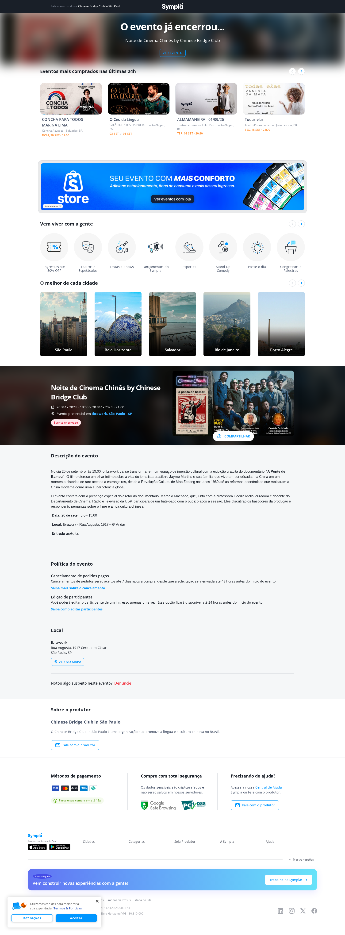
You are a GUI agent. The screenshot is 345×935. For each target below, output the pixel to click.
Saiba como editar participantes (77, 609)
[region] (54, 912)
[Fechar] (97, 901)
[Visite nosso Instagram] (292, 911)
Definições (32, 918)
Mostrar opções (303, 860)
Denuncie (122, 683)
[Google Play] (59, 847)
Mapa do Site (143, 900)
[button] (19, 906)
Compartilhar (237, 436)
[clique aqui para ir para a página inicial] (172, 6)
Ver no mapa (70, 661)
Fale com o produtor (78, 745)
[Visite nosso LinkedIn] (280, 911)
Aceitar (76, 918)
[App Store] (37, 847)
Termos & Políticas (68, 908)
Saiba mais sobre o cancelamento (78, 588)
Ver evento (173, 52)
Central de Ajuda (268, 787)
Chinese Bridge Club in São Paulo (99, 6)
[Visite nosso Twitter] (303, 911)
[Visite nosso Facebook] (314, 911)
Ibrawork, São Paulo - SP (112, 413)
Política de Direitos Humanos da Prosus (105, 900)
